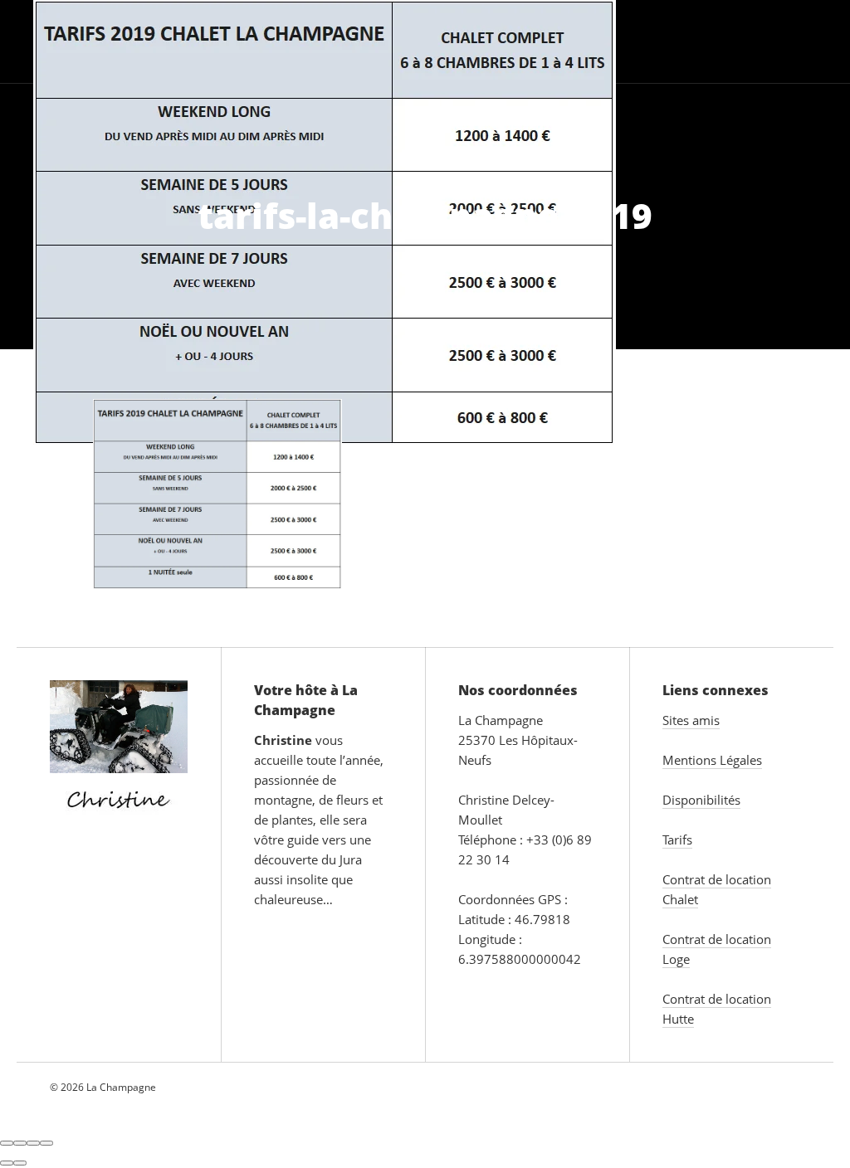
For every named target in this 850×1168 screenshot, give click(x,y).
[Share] (20, 1143)
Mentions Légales (712, 760)
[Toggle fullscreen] (33, 1143)
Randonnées (484, 41)
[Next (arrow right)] (20, 1163)
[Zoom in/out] (46, 1143)
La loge (177, 41)
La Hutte (263, 41)
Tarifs (579, 41)
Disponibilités (701, 799)
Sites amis (691, 720)
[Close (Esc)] (6, 1143)
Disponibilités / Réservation (725, 41)
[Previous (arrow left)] (6, 1163)
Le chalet (74, 41)
